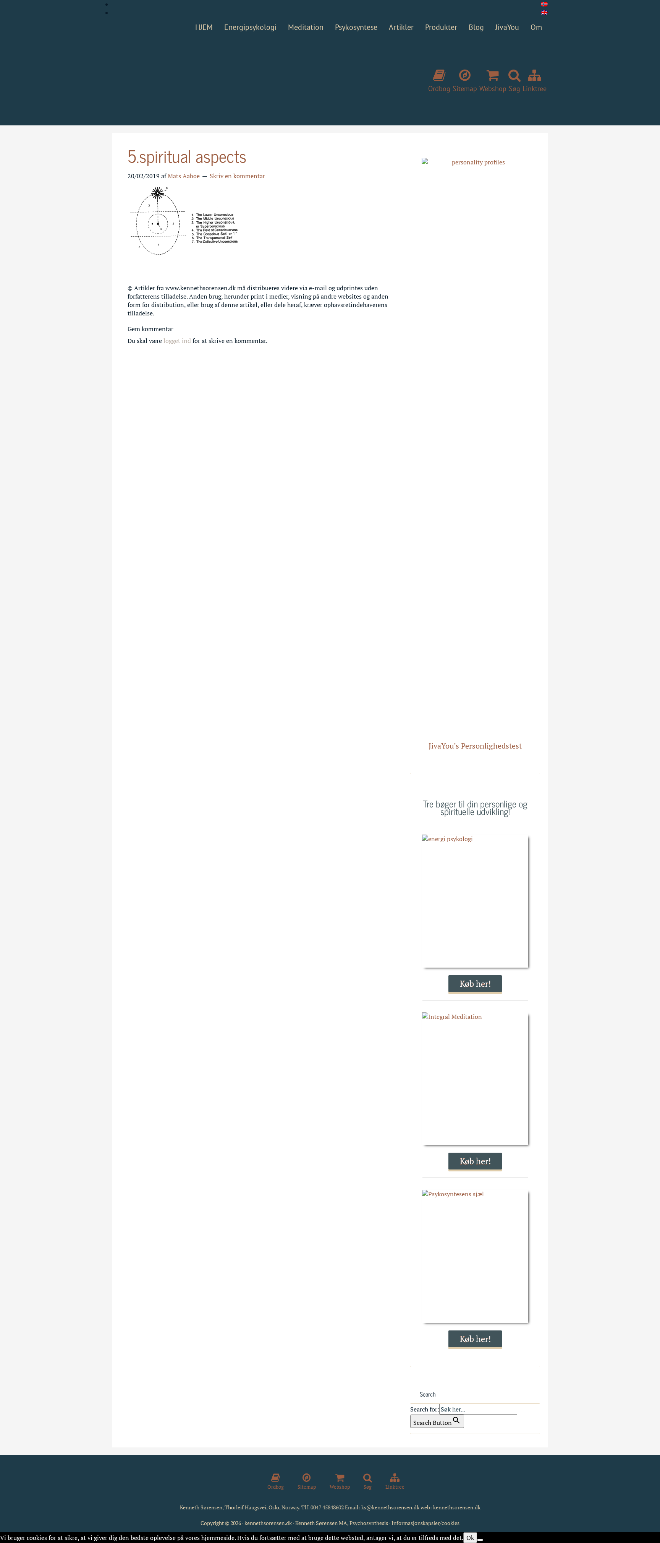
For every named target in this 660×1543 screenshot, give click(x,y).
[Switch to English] (544, 12)
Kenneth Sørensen (226, 77)
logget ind (177, 340)
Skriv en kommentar (237, 176)
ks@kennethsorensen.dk (390, 1507)
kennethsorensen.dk (456, 1507)
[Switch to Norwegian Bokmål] (544, 4)
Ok (470, 1537)
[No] (480, 1540)
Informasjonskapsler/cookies (425, 1523)
